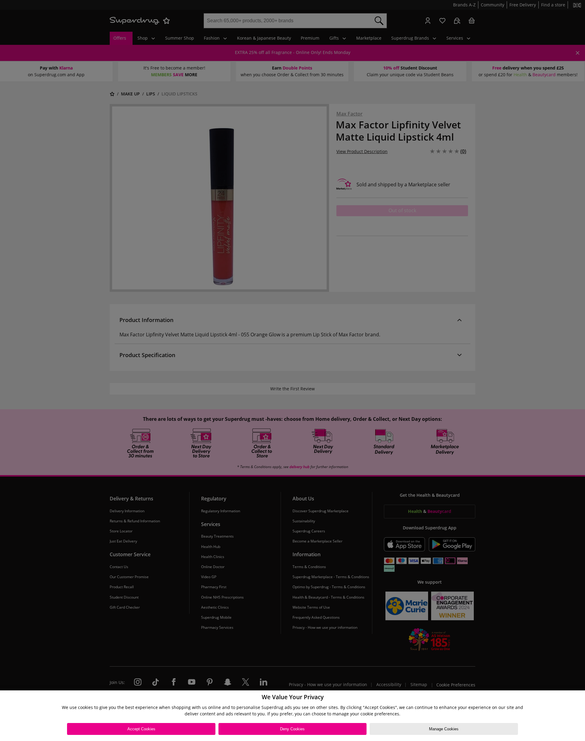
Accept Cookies (141, 729)
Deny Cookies (292, 729)
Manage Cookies (444, 729)
